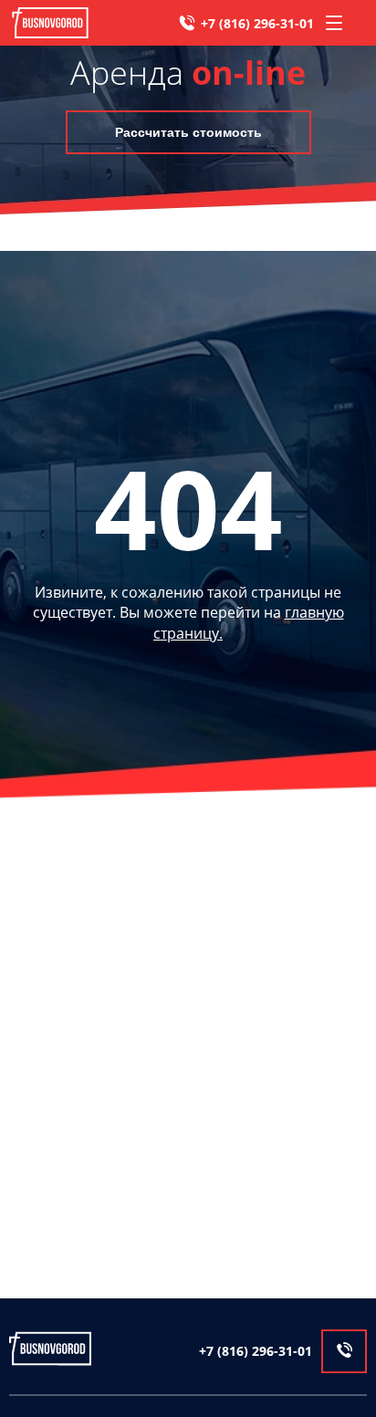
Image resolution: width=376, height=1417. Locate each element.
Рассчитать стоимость (188, 132)
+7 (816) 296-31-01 (257, 23)
